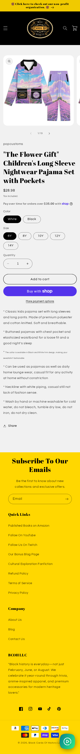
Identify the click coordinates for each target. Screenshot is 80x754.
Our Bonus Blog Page (23, 554)
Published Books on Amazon (28, 525)
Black (31, 219)
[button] (5, 28)
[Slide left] (30, 133)
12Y (58, 235)
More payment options (40, 301)
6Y (10, 235)
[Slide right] (49, 133)
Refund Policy (18, 573)
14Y (11, 245)
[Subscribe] (67, 499)
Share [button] (12, 425)
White (12, 219)
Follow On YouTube (22, 535)
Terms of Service (20, 583)
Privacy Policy (18, 592)
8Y (25, 235)
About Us (15, 619)
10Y (41, 235)
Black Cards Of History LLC (45, 743)
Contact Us (16, 639)
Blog (11, 629)
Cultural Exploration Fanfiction (30, 564)
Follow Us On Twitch (22, 544)
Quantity (9, 255)
